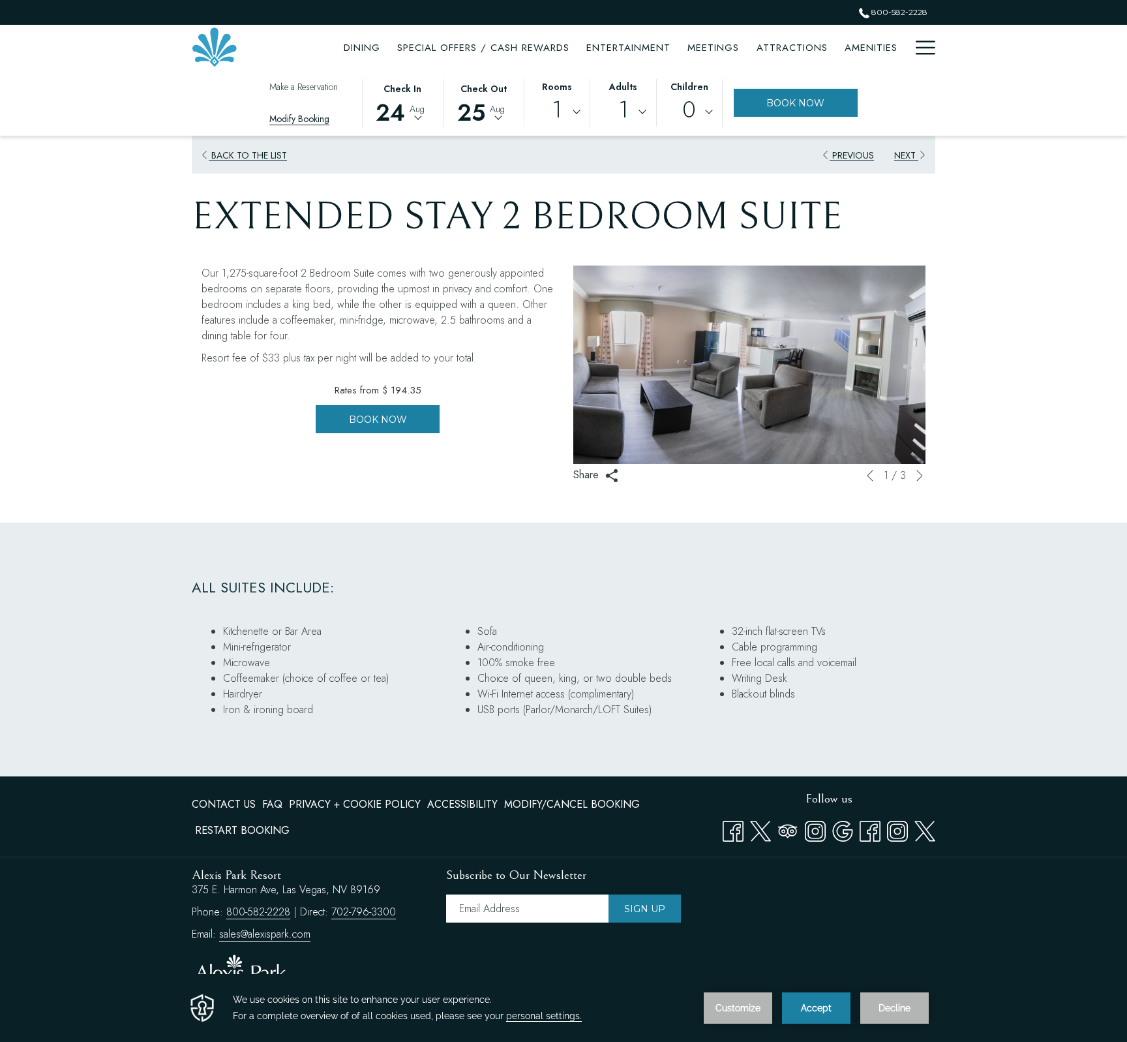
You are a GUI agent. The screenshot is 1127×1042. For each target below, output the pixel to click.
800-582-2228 (898, 12)
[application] (563, 1008)
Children (689, 86)
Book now (378, 419)
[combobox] (557, 112)
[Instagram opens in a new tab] (815, 829)
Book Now (812, 103)
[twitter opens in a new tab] (924, 829)
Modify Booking (299, 118)
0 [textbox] (689, 110)
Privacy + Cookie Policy (355, 804)
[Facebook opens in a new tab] (733, 829)
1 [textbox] (557, 110)
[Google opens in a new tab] (842, 829)
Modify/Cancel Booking (572, 804)
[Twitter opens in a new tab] (760, 829)
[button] (402, 102)
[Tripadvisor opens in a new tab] (787, 829)
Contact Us (224, 804)
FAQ (272, 804)
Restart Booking (242, 830)
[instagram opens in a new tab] (897, 829)
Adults (623, 86)
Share (587, 474)
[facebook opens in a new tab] (870, 829)
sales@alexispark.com (264, 934)
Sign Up (644, 909)
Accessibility (462, 804)
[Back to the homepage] (214, 47)
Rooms (557, 86)
